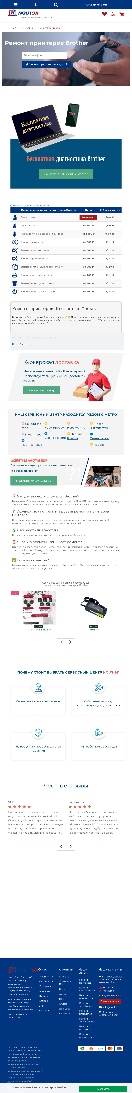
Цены (62, 999)
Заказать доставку (42, 390)
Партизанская (32, 444)
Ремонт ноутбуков (85, 981)
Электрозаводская (57, 437)
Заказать (104, 1088)
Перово (99, 444)
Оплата (63, 1003)
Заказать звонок (110, 1001)
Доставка (64, 1008)
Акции (62, 994)
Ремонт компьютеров (87, 989)
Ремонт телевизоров (86, 1020)
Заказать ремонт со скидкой (47, 64)
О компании (46, 976)
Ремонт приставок (85, 1028)
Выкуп (62, 989)
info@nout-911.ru (112, 1007)
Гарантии (64, 1013)
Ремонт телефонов (85, 1005)
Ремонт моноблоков (86, 997)
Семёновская (99, 438)
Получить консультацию (33, 480)
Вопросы (44, 1000)
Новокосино (76, 427)
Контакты (44, 1010)
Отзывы (43, 996)
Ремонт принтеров (85, 1036)
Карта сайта (46, 981)
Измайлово (33, 434)
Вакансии (44, 991)
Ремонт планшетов (85, 1012)
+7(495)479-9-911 (96, 4)
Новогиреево (54, 427)
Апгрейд (64, 976)
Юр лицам (45, 986)
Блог (41, 1005)
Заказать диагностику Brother (66, 174)
